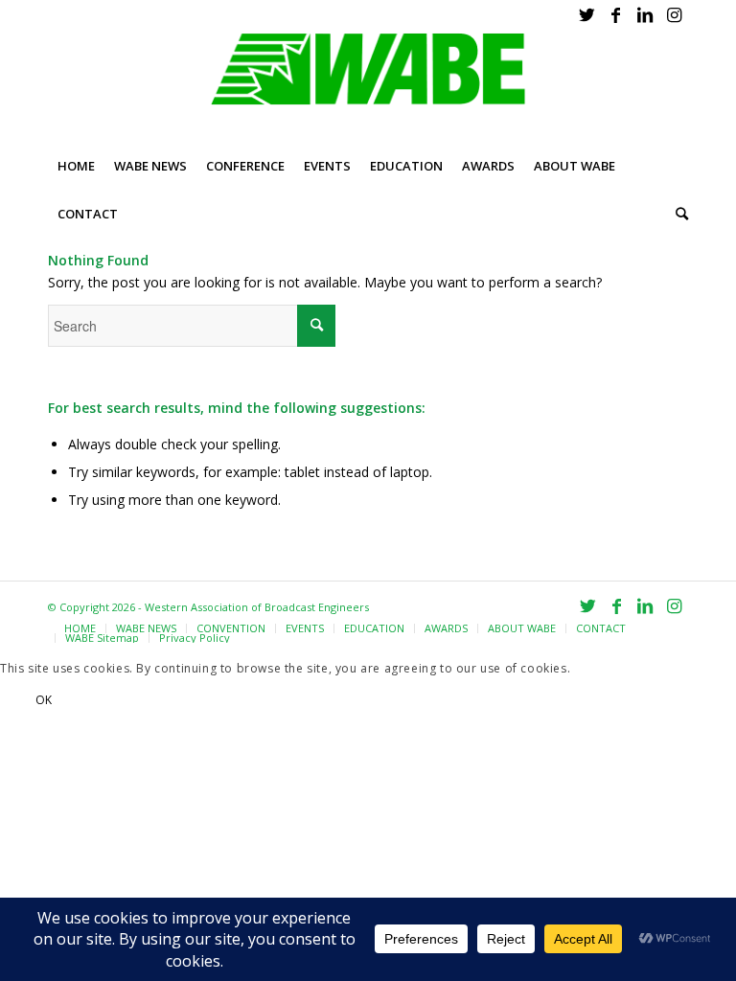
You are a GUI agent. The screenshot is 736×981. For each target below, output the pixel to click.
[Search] (677, 214)
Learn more (137, 700)
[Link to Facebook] (616, 14)
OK (44, 700)
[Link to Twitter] (587, 14)
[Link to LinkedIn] (644, 14)
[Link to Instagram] (673, 14)
